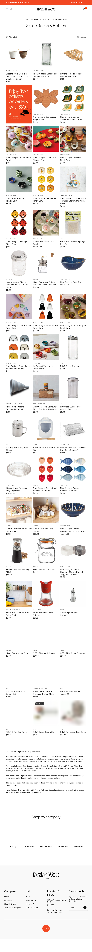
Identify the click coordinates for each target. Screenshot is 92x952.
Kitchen (46, 19)
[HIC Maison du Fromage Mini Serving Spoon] (73, 55)
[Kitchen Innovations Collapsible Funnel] (19, 388)
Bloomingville (11, 71)
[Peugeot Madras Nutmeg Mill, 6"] (19, 550)
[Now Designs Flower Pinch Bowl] (19, 139)
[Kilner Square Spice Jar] (46, 550)
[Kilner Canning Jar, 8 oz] (19, 634)
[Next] (30, 139)
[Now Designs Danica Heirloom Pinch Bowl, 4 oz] (73, 510)
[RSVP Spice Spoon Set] (46, 713)
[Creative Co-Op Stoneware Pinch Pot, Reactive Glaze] (46, 388)
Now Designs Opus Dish (71, 282)
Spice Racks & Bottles (59, 19)
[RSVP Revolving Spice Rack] (73, 713)
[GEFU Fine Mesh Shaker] (46, 634)
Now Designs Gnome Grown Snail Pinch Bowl (71, 118)
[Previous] (8, 139)
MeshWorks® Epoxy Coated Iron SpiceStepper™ (73, 448)
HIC (61, 71)
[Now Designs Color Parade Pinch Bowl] (19, 306)
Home (27, 19)
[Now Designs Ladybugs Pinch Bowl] (19, 222)
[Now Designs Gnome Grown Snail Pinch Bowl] (73, 98)
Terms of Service (32, 908)
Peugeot (9, 566)
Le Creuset (37, 363)
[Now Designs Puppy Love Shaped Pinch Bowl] (19, 347)
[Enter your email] (84, 907)
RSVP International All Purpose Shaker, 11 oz (43, 692)
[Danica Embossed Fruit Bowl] (46, 222)
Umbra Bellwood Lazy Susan (43, 529)
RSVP (62, 363)
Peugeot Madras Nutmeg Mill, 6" (17, 570)
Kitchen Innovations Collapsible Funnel (15, 408)
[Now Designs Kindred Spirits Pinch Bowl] (46, 306)
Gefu (62, 610)
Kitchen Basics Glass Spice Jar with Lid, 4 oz (45, 75)
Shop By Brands (10, 904)
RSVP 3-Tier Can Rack (16, 732)
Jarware (9, 279)
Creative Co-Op (66, 195)
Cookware (29, 846)
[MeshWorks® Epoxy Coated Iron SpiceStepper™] (73, 428)
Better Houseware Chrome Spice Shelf (18, 613)
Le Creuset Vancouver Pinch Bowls (43, 367)
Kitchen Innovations (14, 404)
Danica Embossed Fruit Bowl (43, 242)
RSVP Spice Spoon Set (43, 732)
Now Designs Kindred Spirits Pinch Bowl (46, 326)
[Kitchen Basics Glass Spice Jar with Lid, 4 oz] (46, 55)
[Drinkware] (78, 833)
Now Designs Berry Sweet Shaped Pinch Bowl (45, 489)
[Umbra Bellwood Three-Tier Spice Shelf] (19, 510)
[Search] (11, 9)
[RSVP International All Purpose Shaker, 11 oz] (46, 672)
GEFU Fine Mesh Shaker (44, 653)
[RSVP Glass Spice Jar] (73, 347)
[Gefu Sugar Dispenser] (73, 594)
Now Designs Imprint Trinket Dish (15, 199)
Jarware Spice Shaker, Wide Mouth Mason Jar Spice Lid (17, 285)
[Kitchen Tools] (46, 833)
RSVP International (40, 688)
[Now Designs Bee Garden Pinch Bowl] (46, 179)
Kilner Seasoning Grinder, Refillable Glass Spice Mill (44, 283)
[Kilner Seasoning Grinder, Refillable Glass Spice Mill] (46, 263)
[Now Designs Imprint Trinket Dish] (19, 179)
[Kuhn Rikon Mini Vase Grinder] (46, 594)
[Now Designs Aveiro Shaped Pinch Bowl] (73, 469)
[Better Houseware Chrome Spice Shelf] (19, 594)
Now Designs (38, 114)
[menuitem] (17, 2)
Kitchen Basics (39, 71)
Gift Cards (8, 900)
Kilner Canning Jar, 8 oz (17, 653)
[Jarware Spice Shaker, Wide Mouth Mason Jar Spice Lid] (19, 263)
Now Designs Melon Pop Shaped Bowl (44, 158)
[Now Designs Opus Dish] (73, 263)
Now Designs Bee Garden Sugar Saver (44, 118)
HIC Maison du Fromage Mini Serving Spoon (71, 75)
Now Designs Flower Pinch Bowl (18, 158)
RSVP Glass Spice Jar (70, 366)
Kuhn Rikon (37, 610)
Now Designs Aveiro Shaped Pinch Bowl (69, 489)
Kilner (35, 279)
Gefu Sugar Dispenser (70, 612)
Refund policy (31, 900)
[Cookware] (29, 833)
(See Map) (50, 905)
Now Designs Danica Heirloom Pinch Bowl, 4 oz (72, 529)
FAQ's (28, 896)
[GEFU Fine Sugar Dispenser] (73, 634)
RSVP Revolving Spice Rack (73, 732)
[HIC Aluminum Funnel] (73, 672)
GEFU (35, 650)
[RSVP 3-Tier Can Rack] (19, 713)
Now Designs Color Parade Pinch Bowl (18, 326)
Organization (36, 19)
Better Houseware (13, 610)
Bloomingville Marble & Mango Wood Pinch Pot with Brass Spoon (17, 76)
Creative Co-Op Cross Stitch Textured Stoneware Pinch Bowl (73, 201)
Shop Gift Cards (76, 2)
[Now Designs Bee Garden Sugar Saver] (46, 98)
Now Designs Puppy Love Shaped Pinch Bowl (18, 367)
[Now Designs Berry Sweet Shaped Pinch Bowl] (46, 469)
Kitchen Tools (46, 846)
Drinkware (78, 846)
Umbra (8, 526)
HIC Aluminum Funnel (70, 691)
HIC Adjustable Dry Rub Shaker (17, 448)
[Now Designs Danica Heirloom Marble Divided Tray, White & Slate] (73, 550)
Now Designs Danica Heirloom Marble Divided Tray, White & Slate (71, 572)
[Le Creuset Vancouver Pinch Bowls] (46, 347)
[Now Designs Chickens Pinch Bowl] (73, 139)
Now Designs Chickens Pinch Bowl (70, 158)
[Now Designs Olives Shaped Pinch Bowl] (73, 306)
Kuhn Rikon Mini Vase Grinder (43, 613)
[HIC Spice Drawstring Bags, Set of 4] (73, 222)
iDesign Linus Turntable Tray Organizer (16, 489)
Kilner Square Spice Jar (44, 569)
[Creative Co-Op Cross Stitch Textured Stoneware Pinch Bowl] (73, 179)
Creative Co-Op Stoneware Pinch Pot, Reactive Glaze (45, 408)
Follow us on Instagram (12, 908)
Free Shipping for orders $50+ (17, 2)
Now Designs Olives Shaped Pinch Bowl (73, 326)
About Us (7, 896)
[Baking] (13, 833)
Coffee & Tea (62, 846)
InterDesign (10, 485)
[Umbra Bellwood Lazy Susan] (46, 510)
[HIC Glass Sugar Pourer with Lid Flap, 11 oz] (73, 388)
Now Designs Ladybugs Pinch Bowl (16, 242)
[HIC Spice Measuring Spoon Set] (19, 672)
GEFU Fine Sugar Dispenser (73, 653)
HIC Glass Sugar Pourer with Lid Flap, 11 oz (71, 408)
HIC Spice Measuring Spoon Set (15, 692)
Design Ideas (65, 444)
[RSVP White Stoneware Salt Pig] (46, 428)
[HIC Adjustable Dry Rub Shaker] (19, 428)
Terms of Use (30, 904)
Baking (13, 846)
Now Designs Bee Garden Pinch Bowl (44, 199)
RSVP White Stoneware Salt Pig (46, 448)
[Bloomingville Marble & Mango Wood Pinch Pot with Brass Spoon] (19, 55)
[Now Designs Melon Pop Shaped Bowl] (46, 139)
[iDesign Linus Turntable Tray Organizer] (19, 469)
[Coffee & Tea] (62, 833)
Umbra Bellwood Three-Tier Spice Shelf (19, 529)
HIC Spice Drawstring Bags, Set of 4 (72, 242)
